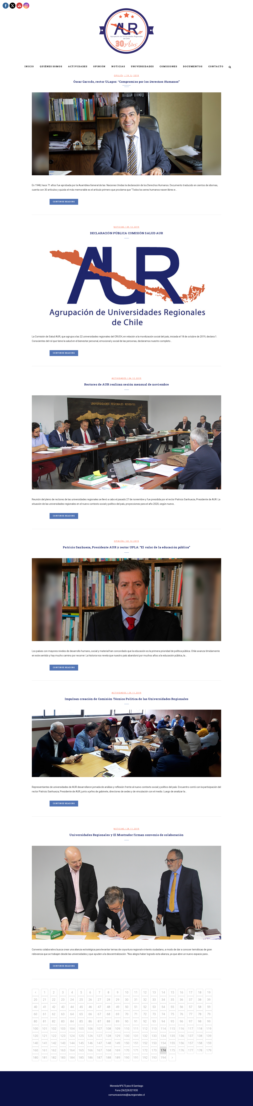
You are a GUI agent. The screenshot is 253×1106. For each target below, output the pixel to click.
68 (108, 1014)
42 (53, 1007)
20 (35, 999)
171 (135, 1050)
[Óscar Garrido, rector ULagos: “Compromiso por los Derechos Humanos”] (126, 133)
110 (126, 1028)
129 (117, 1036)
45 (81, 1007)
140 (35, 1043)
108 (108, 1028)
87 (99, 1021)
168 (108, 1050)
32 (145, 999)
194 (163, 1057)
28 (108, 999)
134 (163, 1036)
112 (144, 1028)
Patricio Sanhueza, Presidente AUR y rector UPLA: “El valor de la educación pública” (126, 547)
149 (117, 1043)
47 (99, 1007)
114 (163, 1028)
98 (199, 1021)
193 (154, 1057)
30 (126, 999)
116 (181, 1028)
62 (53, 1014)
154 (163, 1043)
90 (126, 1021)
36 (181, 999)
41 (44, 1007)
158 (199, 1043)
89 (117, 1021)
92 (145, 1021)
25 (81, 999)
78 (199, 1014)
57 (190, 1007)
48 (108, 1007)
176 (181, 1050)
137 (190, 1036)
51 (136, 1007)
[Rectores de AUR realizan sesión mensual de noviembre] (126, 442)
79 (208, 1014)
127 (99, 1036)
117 (190, 1028)
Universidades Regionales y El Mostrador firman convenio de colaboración (126, 835)
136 (181, 1036)
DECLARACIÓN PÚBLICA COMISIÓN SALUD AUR (126, 233)
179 (208, 1050)
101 (44, 1028)
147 (99, 1043)
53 (154, 1007)
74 (163, 1014)
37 (190, 999)
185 (81, 1057)
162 (53, 1050)
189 (117, 1057)
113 (154, 1028)
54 (163, 1007)
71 (136, 1014)
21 (44, 999)
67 (99, 1014)
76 (181, 1014)
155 (172, 1043)
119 (208, 1028)
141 (44, 1043)
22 (53, 999)
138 (199, 1036)
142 (53, 1043)
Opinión (119, 541)
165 (81, 1050)
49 (117, 1007)
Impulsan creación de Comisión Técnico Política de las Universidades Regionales (126, 699)
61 (44, 1014)
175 (172, 1050)
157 (190, 1043)
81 (44, 1021)
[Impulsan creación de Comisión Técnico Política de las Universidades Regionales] (126, 743)
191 (135, 1057)
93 (154, 1021)
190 (126, 1057)
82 (53, 1021)
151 (135, 1043)
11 (136, 992)
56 (181, 1007)
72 (145, 1014)
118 (199, 1028)
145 (81, 1043)
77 (190, 1014)
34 (163, 999)
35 (172, 999)
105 (81, 1028)
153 (154, 1043)
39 (208, 999)
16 (181, 992)
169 (117, 1050)
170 (126, 1050)
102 (53, 1028)
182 (53, 1057)
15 (172, 992)
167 (99, 1050)
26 (90, 999)
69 (117, 1014)
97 (190, 1021)
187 (99, 1057)
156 (181, 1043)
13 (154, 992)
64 (72, 1014)
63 (63, 1014)
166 (90, 1050)
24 (72, 999)
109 (117, 1028)
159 (208, 1043)
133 (154, 1036)
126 (90, 1036)
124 (72, 1036)
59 (208, 1007)
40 (35, 1007)
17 (190, 992)
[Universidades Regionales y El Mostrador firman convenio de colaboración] (126, 893)
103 (62, 1028)
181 (44, 1057)
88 (108, 1021)
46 (90, 1007)
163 (62, 1050)
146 (90, 1043)
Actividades (119, 378)
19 (208, 992)
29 (117, 999)
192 (144, 1057)
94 (163, 1021)
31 (136, 999)
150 (126, 1043)
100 (35, 1028)
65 (81, 1014)
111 (135, 1028)
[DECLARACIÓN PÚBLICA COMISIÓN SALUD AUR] (126, 285)
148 (108, 1043)
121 (44, 1036)
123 (62, 1036)
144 (72, 1043)
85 (81, 1021)
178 (199, 1050)
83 (63, 1021)
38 (199, 999)
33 (154, 999)
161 (44, 1050)
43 (63, 1007)
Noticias (119, 227)
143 (62, 1043)
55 (172, 1007)
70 (126, 1014)
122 (53, 1036)
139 (208, 1036)
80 (35, 1021)
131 (135, 1036)
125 (81, 1036)
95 (172, 1021)
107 (99, 1028)
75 (172, 1014)
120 (35, 1036)
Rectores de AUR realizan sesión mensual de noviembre (126, 384)
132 (144, 1036)
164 (72, 1050)
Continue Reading (64, 202)
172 (144, 1050)
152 (144, 1043)
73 (154, 1014)
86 (90, 1021)
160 (35, 1050)
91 (136, 1021)
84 (72, 1021)
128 (108, 1036)
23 (63, 999)
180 (35, 1057)
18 (199, 992)
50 (126, 1007)
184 (72, 1057)
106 (90, 1028)
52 (145, 1007)
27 (99, 999)
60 (35, 1014)
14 (163, 992)
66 (90, 1014)
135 (172, 1036)
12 (145, 992)
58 (199, 1007)
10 (126, 992)
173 (154, 1050)
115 (172, 1028)
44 (72, 1007)
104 (72, 1028)
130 (126, 1036)
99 (208, 1021)
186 (90, 1057)
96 (181, 1021)
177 (190, 1050)
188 (108, 1057)
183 (62, 1057)
